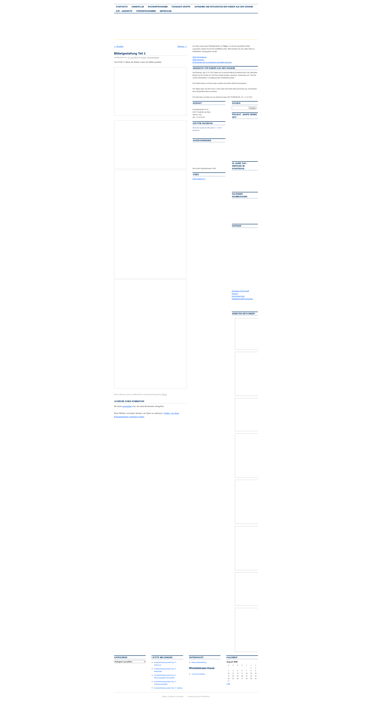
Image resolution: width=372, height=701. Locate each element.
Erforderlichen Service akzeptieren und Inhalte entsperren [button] (212, 62)
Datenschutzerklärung (199, 662)
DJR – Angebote (124, 11)
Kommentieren (153, 57)
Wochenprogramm (158, 6)
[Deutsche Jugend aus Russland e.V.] (201, 134)
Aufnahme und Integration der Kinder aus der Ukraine (223, 6)
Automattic (180, 696)
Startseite (122, 6)
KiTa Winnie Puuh (238, 296)
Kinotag (182, 46)
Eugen (143, 57)
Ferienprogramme (146, 11)
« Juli (228, 683)
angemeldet (127, 406)
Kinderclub (138, 6)
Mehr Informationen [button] (199, 57)
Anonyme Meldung (198, 674)
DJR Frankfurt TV (199, 179)
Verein (164, 394)
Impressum (165, 11)
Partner (236, 225)
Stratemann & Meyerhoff (240, 291)
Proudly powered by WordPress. (199, 696)
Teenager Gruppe (181, 6)
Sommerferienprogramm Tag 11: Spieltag (168, 688)
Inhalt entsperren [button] (198, 59)
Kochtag (119, 46)
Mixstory (235, 293)
